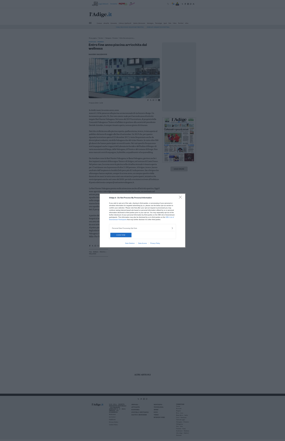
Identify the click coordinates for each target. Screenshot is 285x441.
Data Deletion (130, 243)
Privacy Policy (155, 243)
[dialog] (142, 220)
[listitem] (142, 228)
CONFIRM (120, 235)
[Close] (181, 198)
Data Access (142, 243)
